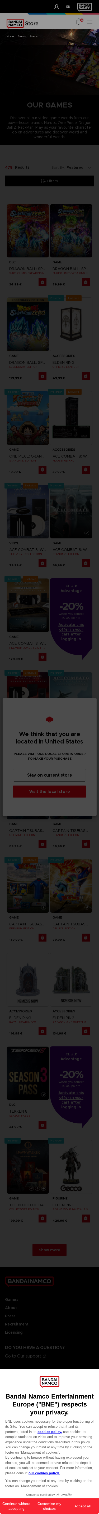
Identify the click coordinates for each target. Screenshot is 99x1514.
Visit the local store (49, 791)
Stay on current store (49, 775)
